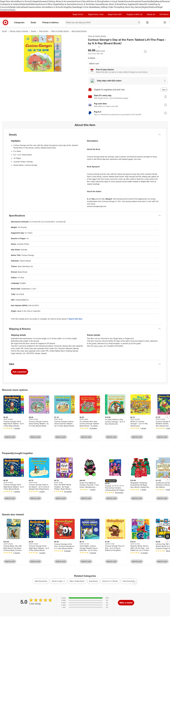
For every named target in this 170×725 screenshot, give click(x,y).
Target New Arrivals (8, 1)
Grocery (128, 1)
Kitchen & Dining (95, 1)
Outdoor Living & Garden (113, 1)
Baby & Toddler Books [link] (77, 581)
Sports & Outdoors (12, 4)
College (34, 1)
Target (4, 31)
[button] (94, 47)
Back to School (24, 1)
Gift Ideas (139, 4)
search (139, 22)
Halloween (42, 1)
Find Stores (10, 10)
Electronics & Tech (81, 4)
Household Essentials (141, 1)
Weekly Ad (98, 7)
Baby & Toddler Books (60, 31)
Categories (19, 22)
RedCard (153, 7)
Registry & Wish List (134, 14)
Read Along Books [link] (129, 581)
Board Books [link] (93, 581)
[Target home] (5, 22)
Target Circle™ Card (95, 14)
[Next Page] (168, 417)
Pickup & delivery (50, 22)
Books (33, 31)
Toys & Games (66, 4)
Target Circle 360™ (115, 14)
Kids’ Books (43, 31)
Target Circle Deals (85, 7)
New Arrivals (42, 7)
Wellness (35, 4)
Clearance (32, 7)
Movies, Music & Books (112, 4)
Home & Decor (81, 1)
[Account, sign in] (152, 22)
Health (28, 4)
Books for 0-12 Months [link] (110, 581)
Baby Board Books (79, 31)
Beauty (159, 1)
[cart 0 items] (165, 22)
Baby (153, 1)
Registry (145, 7)
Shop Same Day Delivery (131, 7)
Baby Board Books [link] (41, 581)
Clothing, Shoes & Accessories (61, 1)
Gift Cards (148, 4)
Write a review (126, 602)
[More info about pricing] (145, 51)
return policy (98, 346)
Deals (25, 7)
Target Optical (16, 7)
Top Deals (73, 7)
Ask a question (20, 372)
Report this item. (76, 319)
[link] (94, 47)
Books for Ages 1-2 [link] (58, 581)
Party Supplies (128, 4)
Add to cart (94, 63)
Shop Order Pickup (111, 7)
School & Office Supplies (49, 4)
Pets (23, 4)
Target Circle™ (78, 14)
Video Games (96, 4)
